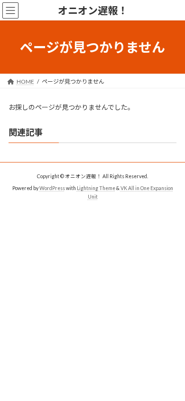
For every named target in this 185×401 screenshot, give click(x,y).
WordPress (52, 188)
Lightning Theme (96, 188)
